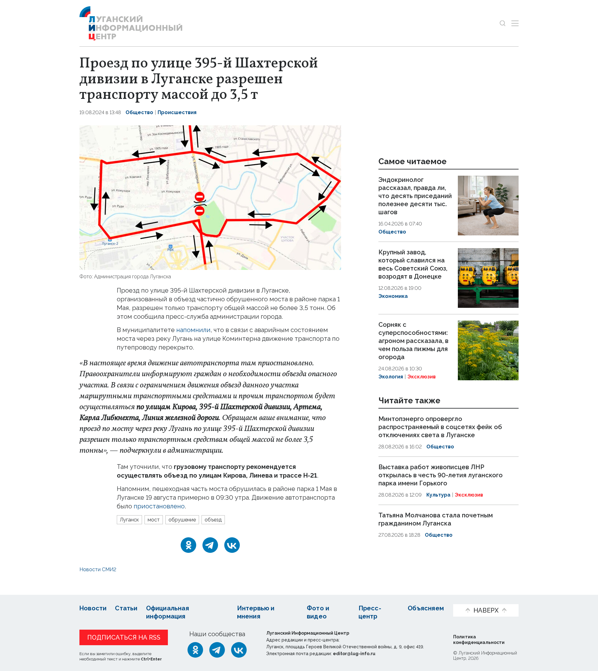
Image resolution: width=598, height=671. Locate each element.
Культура (438, 495)
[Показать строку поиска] (502, 23)
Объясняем (426, 608)
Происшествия (177, 112)
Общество (139, 112)
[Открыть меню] (515, 23)
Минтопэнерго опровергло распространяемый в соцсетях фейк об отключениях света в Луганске (440, 427)
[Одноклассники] (188, 545)
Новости (93, 608)
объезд (213, 520)
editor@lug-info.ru (354, 653)
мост (154, 520)
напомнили (193, 330)
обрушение (182, 520)
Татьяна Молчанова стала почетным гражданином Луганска (435, 519)
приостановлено (159, 506)
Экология (390, 377)
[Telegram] (210, 545)
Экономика (393, 296)
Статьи (126, 608)
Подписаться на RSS (123, 637)
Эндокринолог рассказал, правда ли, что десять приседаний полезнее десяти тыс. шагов (415, 196)
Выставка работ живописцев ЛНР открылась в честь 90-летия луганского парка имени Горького (440, 475)
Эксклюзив (421, 377)
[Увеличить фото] (210, 197)
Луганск (129, 520)
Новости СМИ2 (97, 569)
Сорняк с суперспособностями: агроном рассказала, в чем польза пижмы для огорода (413, 341)
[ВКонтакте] (232, 545)
